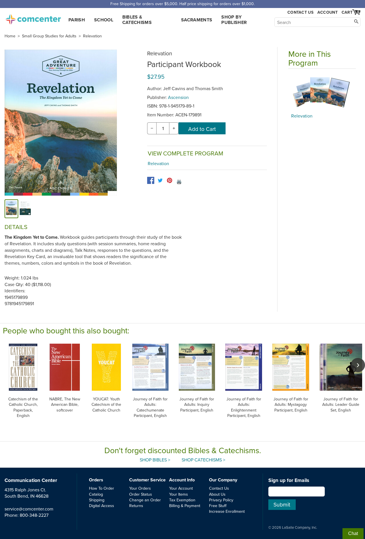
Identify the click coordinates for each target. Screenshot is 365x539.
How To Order (101, 488)
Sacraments (196, 20)
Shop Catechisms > (203, 460)
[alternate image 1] (25, 208)
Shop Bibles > (155, 460)
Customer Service (147, 480)
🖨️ (179, 181)
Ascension (178, 97)
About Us (217, 494)
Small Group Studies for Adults (49, 36)
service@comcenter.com (29, 509)
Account (327, 12)
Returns (136, 505)
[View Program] (322, 92)
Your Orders (140, 488)
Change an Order (145, 500)
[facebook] (150, 180)
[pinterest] (169, 180)
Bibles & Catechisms (137, 20)
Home (10, 36)
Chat (353, 533)
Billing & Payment (184, 505)
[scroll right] (358, 365)
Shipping (96, 500)
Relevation (92, 36)
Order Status (140, 494)
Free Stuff (217, 505)
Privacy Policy (221, 500)
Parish (76, 20)
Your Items (178, 494)
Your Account (181, 488)
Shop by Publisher (234, 20)
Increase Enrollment (227, 511)
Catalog (96, 494)
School (103, 20)
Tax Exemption (182, 500)
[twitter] (160, 180)
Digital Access (101, 505)
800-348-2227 (34, 515)
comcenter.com (33, 18)
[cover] (11, 208)
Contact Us (300, 12)
